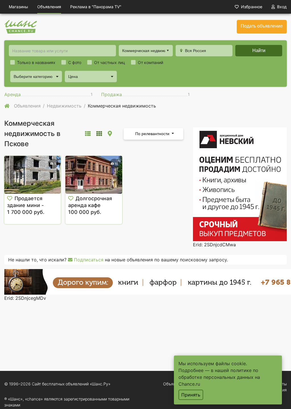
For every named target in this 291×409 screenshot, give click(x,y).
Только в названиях (36, 62)
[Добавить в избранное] (9, 198)
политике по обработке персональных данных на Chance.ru (219, 377)
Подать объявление (262, 26)
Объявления (49, 6)
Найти (258, 50)
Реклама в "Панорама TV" (95, 6)
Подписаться (87, 260)
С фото (74, 62)
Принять (190, 395)
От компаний (150, 62)
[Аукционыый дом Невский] (240, 184)
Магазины (18, 6)
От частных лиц (109, 62)
